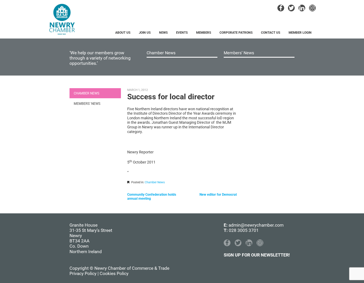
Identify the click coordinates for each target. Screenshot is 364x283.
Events (182, 33)
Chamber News (161, 52)
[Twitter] (291, 8)
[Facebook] (280, 8)
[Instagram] (312, 8)
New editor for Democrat (218, 195)
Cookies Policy (114, 273)
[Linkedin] (301, 8)
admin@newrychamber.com (256, 225)
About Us (122, 33)
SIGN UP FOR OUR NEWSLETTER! (257, 255)
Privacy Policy (83, 273)
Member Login (300, 33)
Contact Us (270, 33)
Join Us (145, 33)
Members (203, 33)
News (163, 33)
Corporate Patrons (236, 33)
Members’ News (239, 52)
